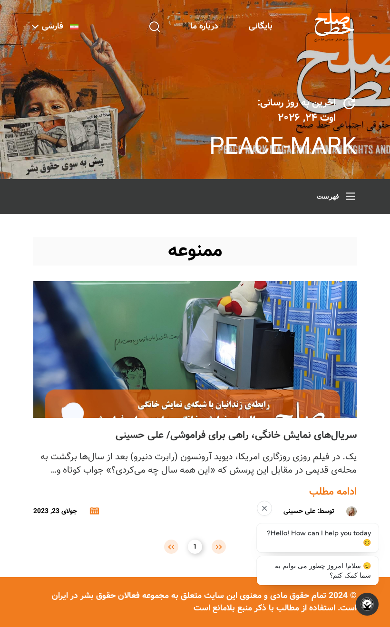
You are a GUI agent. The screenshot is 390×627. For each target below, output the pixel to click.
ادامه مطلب (333, 492)
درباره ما (204, 26)
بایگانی (261, 26)
